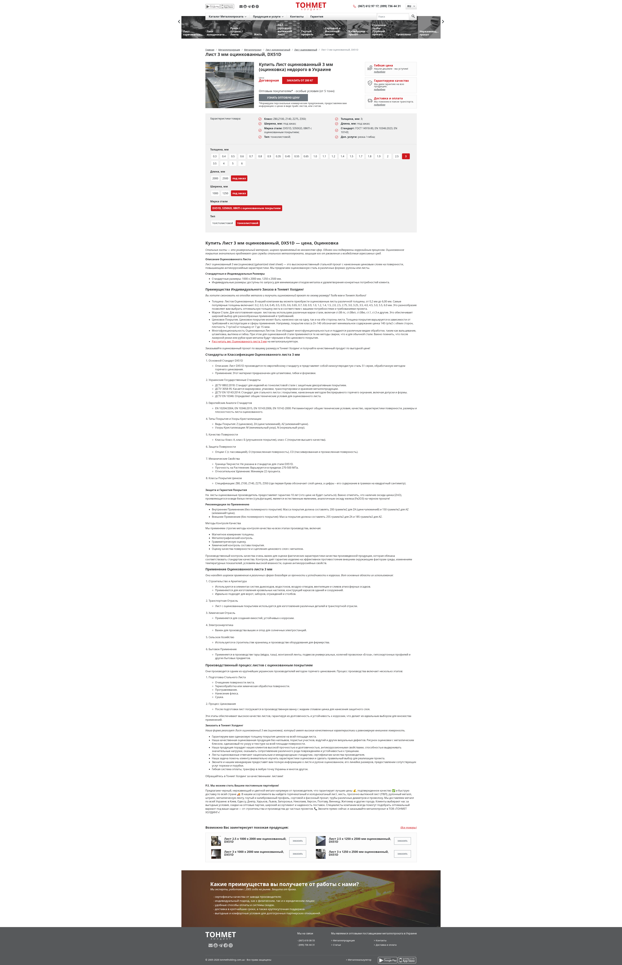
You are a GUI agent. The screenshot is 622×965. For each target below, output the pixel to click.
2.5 (397, 156)
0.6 (242, 156)
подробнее (379, 71)
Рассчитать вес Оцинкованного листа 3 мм (239, 341)
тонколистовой (247, 223)
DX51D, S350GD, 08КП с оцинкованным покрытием (246, 208)
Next (443, 21)
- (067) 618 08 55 (306, 940)
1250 (225, 193)
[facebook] (254, 6)
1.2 (333, 156)
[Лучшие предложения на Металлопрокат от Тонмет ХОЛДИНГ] (311, 6)
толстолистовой (222, 223)
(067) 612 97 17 (368, 6)
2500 (225, 178)
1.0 (315, 156)
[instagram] (257, 6)
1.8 (369, 156)
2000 (215, 178)
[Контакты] (354, 6)
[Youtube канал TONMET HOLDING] (245, 6)
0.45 (287, 156)
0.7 (251, 156)
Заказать (298, 841)
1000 (215, 193)
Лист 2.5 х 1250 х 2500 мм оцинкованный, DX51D (360, 840)
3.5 (215, 163)
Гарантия (316, 16)
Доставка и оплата (386, 944)
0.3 (215, 156)
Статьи (337, 944)
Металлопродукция (344, 940)
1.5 (351, 156)
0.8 (260, 156)
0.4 (224, 156)
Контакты (297, 16)
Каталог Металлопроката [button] (226, 16)
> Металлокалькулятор (358, 959)
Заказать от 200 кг (300, 80)
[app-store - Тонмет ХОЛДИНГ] (227, 6)
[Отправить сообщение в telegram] (250, 6)
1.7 (360, 156)
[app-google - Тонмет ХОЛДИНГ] (212, 6)
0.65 (306, 156)
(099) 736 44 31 (390, 6)
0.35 (278, 156)
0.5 (233, 156)
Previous (179, 21)
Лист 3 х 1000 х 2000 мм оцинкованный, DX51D (254, 853)
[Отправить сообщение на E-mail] (241, 6)
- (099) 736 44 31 (306, 944)
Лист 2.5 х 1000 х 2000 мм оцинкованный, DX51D (255, 840)
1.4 (342, 156)
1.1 (324, 156)
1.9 (378, 156)
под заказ (239, 178)
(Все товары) (408, 827)
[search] (413, 16)
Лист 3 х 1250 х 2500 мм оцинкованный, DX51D (359, 853)
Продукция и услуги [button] (267, 16)
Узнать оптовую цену (283, 97)
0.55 (296, 156)
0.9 (269, 156)
